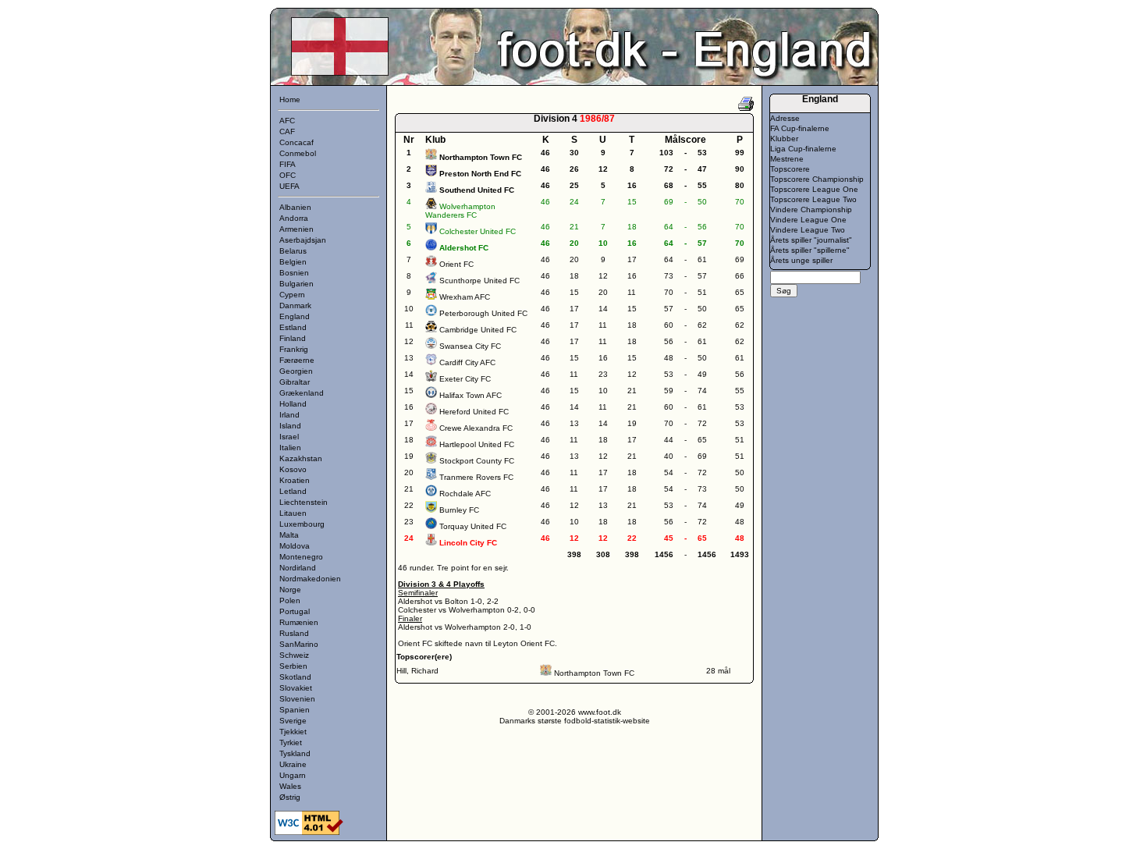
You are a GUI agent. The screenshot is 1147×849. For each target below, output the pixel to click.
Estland (293, 327)
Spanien (294, 709)
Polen (289, 600)
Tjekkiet (293, 731)
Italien (290, 447)
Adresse (785, 118)
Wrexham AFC (464, 297)
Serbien (293, 666)
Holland (293, 404)
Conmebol (297, 153)
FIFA (287, 164)
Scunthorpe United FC (479, 280)
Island (290, 425)
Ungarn (292, 775)
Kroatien (294, 480)
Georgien (296, 371)
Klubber (784, 138)
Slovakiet (295, 688)
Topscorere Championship (817, 179)
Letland (293, 491)
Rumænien (298, 622)
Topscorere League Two (813, 199)
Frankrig (293, 349)
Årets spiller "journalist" (811, 240)
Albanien (295, 207)
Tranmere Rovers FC (476, 477)
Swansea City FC (470, 346)
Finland (292, 338)
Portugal (294, 611)
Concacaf (296, 142)
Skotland (295, 677)
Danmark (295, 305)
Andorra (293, 218)
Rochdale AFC (465, 493)
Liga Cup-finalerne (803, 148)
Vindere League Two (807, 230)
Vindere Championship (811, 209)
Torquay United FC (472, 526)
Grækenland (301, 393)
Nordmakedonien (310, 578)
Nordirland (297, 567)
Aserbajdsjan (302, 240)
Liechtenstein (303, 502)
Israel (289, 436)
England (294, 316)
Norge (290, 589)
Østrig (289, 797)
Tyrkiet (290, 742)
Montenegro (301, 556)
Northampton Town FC (594, 673)
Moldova (294, 546)
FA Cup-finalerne (799, 128)
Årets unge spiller (801, 260)
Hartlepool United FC (476, 444)
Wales (290, 786)
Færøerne (296, 360)
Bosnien (294, 272)
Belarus (293, 251)
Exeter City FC (465, 379)
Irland (289, 414)
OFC (287, 175)
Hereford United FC (474, 411)
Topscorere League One (814, 189)
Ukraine (293, 764)
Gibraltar (294, 382)
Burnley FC (459, 510)
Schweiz (294, 655)
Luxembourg (302, 524)
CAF (287, 131)
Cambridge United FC (478, 329)
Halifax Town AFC (470, 395)
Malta (289, 535)
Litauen (293, 513)
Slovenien (297, 698)
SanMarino (298, 644)
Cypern (292, 294)
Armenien (296, 229)
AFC (287, 120)
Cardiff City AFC (467, 362)
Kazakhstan (300, 458)
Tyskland (295, 753)
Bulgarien (296, 283)
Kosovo (293, 469)
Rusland (294, 633)
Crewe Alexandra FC (476, 428)
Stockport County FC (476, 460)
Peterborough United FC (483, 313)
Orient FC (456, 264)
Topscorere (790, 169)
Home (289, 99)
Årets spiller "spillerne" (810, 250)
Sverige (293, 720)
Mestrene (787, 159)
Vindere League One (808, 219)
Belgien (293, 262)
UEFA (289, 186)
